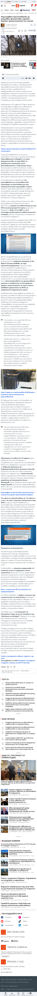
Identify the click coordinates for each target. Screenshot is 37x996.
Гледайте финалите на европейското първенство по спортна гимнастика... (20, 699)
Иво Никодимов (12, 24)
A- (35, 25)
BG (34, 1)
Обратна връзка (22, 979)
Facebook (21, 660)
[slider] (12, 78)
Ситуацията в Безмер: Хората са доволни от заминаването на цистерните (22, 861)
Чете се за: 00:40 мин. (21, 882)
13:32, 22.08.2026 (5, 907)
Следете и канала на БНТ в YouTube (15, 663)
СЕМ (30, 979)
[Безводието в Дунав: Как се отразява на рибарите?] (4, 871)
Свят (12, 10)
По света (25, 900)
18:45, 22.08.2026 (5, 890)
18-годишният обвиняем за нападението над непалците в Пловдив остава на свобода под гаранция (22, 828)
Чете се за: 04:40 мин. (24, 872)
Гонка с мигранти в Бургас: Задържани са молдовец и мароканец (18, 879)
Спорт (17, 10)
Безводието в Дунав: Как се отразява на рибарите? (20, 869)
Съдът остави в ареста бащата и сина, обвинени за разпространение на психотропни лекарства (22, 800)
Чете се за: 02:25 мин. (24, 865)
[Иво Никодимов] (3, 25)
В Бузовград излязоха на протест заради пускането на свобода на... (19, 65)
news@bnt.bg (7, 972)
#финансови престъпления (10, 670)
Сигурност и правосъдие (15, 13)
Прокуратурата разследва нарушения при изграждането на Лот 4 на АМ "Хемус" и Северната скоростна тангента (21, 818)
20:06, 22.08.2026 (14, 855)
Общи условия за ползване (8, 979)
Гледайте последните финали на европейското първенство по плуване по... (20, 733)
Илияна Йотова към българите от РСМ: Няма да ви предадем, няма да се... (18, 844)
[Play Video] (18, 45)
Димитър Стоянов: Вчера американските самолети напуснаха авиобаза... (19, 689)
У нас (25, 13)
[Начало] (2, 10)
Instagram (31, 660)
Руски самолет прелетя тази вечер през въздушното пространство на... (19, 748)
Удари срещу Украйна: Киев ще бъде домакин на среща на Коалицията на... (19, 710)
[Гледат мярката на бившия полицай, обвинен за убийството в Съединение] (4, 792)
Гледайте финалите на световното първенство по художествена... (19, 723)
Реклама (18, 713)
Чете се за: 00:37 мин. (16, 900)
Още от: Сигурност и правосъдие (13, 756)
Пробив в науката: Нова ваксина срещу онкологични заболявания (20, 694)
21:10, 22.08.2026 (13, 872)
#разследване (25, 670)
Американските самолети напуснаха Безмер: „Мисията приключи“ (20, 852)
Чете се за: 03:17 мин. (16, 890)
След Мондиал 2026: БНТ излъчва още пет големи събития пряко (19, 739)
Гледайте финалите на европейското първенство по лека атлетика (19, 728)
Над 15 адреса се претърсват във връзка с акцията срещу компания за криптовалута (18, 394)
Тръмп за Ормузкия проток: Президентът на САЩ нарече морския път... (14, 896)
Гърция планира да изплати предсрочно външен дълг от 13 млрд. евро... (20, 743)
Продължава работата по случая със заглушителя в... (19, 683)
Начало (3, 13)
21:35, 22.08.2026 (5, 900)
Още (24, 907)
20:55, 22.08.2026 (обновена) (8, 882)
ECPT (2, 982)
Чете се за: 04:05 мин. (24, 855)
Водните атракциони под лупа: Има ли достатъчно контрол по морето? (18, 888)
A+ (31, 25)
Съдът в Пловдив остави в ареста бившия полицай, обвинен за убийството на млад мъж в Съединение (18, 783)
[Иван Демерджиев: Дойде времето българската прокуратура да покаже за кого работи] (4, 811)
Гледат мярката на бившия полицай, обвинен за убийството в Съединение (22, 791)
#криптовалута (7, 672)
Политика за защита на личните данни (17, 982)
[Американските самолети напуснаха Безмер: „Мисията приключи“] (4, 853)
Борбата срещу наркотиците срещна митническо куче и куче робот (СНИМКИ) (20, 704)
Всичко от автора (11, 26)
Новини (6, 10)
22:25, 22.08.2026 (5, 847)
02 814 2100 (6, 969)
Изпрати (5, 956)
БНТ (2, 1)
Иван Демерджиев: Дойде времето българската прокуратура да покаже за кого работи (22, 809)
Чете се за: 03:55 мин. (16, 907)
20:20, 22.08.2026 (14, 865)
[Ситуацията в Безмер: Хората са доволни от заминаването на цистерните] (4, 862)
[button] (29, 994)
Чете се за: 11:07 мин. (16, 847)
